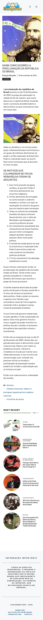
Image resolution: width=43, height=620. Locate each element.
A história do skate (15, 399)
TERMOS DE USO (15, 614)
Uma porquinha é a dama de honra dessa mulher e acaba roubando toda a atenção (30, 522)
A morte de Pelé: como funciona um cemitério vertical (31, 483)
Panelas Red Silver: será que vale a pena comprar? (31, 465)
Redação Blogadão (9, 76)
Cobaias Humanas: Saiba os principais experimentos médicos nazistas (18, 392)
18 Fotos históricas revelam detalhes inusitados (31, 502)
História (6, 79)
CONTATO (28, 614)
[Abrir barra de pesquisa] (30, 6)
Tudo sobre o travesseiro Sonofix (31, 426)
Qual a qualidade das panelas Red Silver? (30, 445)
